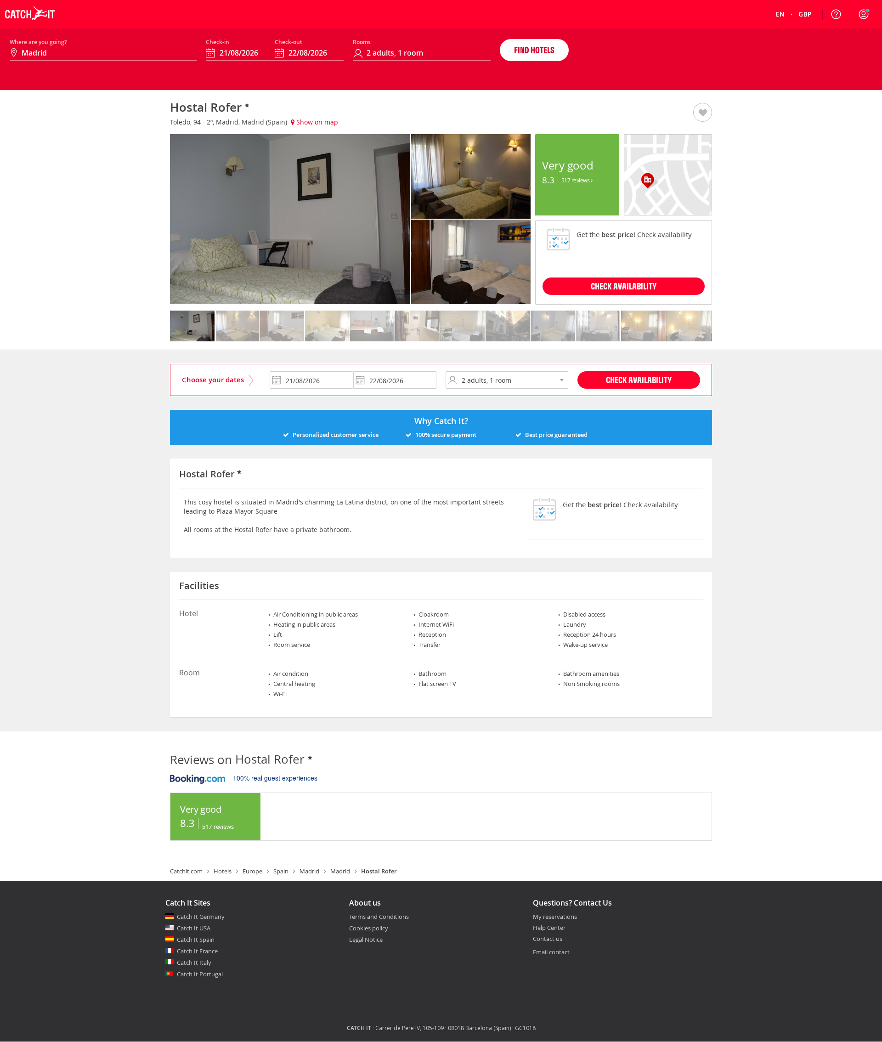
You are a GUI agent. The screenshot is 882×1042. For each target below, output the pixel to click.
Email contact (551, 952)
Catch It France (197, 951)
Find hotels (534, 50)
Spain (280, 871)
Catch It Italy (194, 962)
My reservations (555, 917)
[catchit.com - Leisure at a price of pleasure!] (30, 26)
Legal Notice (366, 939)
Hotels (223, 871)
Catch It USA (193, 928)
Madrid (309, 871)
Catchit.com (186, 871)
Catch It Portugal (200, 974)
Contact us (547, 939)
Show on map (316, 122)
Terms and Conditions (379, 916)
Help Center (549, 928)
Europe (252, 871)
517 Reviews (576, 180)
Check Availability (639, 379)
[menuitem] (780, 14)
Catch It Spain (196, 939)
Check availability (623, 286)
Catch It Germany (201, 916)
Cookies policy (368, 928)
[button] (864, 14)
